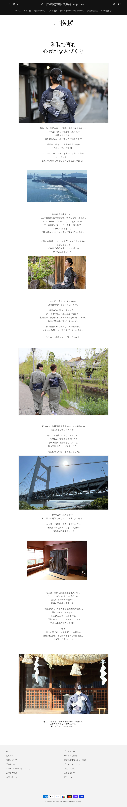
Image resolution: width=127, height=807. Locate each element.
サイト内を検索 (70, 756)
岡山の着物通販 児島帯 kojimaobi (60, 801)
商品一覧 (9, 756)
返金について (69, 773)
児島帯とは (10, 764)
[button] (9, 4)
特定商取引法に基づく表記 (75, 760)
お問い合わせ (11, 777)
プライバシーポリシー (73, 764)
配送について (69, 777)
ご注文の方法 (11, 773)
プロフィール (69, 751)
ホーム (9, 751)
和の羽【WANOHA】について (18, 769)
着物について (11, 760)
